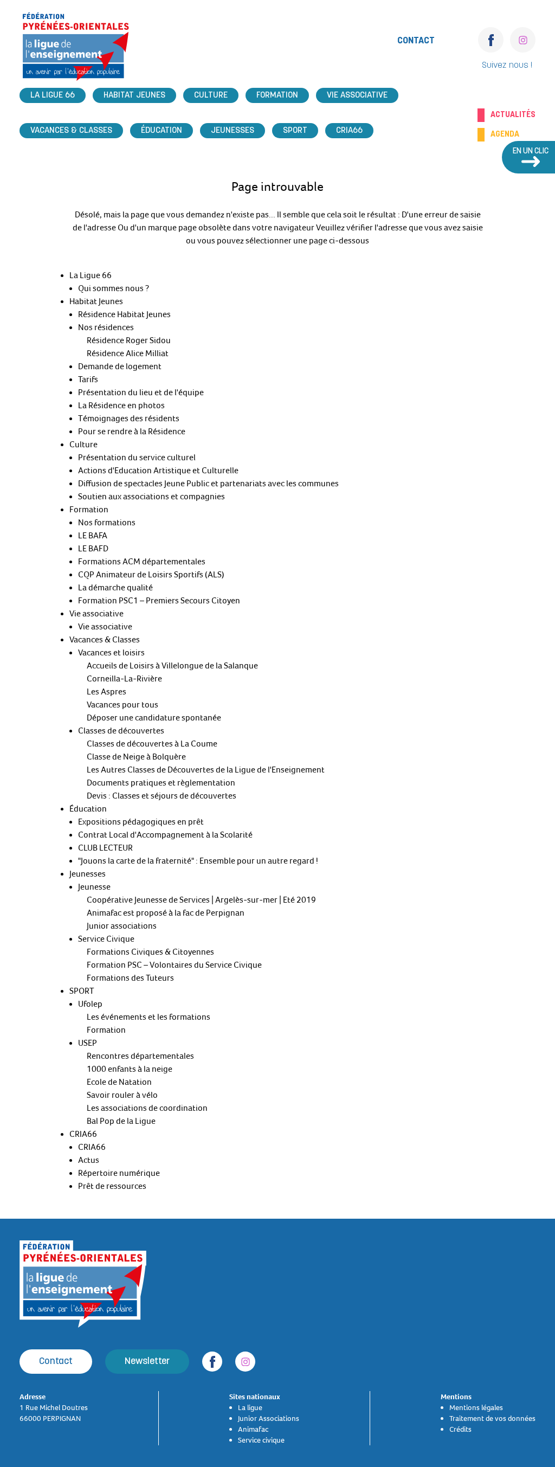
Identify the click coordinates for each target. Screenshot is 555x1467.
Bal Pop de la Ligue (121, 1121)
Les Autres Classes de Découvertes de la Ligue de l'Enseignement (206, 770)
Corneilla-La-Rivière (124, 679)
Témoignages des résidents (128, 418)
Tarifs (88, 379)
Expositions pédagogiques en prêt (141, 822)
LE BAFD (93, 549)
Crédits (460, 1429)
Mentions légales (476, 1407)
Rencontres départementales (140, 1056)
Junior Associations (268, 1418)
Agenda (505, 134)
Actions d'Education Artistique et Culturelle (158, 470)
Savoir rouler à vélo (122, 1095)
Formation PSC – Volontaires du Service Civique (174, 965)
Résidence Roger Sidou (129, 340)
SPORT (295, 130)
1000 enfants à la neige (129, 1069)
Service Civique (106, 939)
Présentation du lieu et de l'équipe (141, 392)
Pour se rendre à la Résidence (131, 431)
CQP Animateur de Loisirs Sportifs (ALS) (151, 575)
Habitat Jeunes (134, 95)
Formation (277, 95)
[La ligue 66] (76, 49)
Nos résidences (106, 327)
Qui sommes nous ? (113, 288)
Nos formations (106, 522)
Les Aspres (106, 692)
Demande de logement (120, 366)
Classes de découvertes (121, 731)
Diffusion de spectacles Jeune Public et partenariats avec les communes (208, 483)
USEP (87, 1043)
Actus (88, 1160)
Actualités (513, 115)
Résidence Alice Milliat (128, 353)
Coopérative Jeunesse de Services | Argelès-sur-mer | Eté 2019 (201, 900)
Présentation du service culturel (137, 457)
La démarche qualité (115, 588)
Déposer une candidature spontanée (154, 718)
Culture (211, 95)
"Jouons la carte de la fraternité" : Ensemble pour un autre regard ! (198, 861)
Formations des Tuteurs (130, 978)
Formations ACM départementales (141, 562)
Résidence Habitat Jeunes (124, 314)
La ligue (250, 1407)
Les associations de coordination (147, 1108)
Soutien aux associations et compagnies (151, 496)
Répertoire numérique (119, 1173)
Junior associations (122, 926)
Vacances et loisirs (111, 653)
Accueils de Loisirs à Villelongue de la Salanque (172, 666)
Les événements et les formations (148, 1017)
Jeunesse (94, 887)
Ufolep (90, 1004)
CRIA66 (349, 130)
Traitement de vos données (492, 1418)
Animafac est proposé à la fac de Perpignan (165, 913)
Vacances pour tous (122, 705)
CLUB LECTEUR (105, 848)
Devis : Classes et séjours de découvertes (161, 796)
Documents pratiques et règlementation (161, 783)
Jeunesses (232, 130)
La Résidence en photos (121, 405)
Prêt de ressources (112, 1186)
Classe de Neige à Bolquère (136, 757)
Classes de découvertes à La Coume (152, 744)
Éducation (161, 130)
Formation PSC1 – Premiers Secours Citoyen (159, 601)
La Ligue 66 (52, 95)
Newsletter (147, 1361)
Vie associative (357, 95)
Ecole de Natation (119, 1082)
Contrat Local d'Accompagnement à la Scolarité (165, 835)
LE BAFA (92, 536)
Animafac (253, 1429)
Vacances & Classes (71, 130)
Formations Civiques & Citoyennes (150, 952)
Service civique (261, 1440)
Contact (416, 41)
